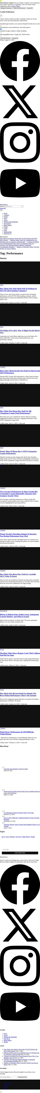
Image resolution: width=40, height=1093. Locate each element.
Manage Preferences (6, 8)
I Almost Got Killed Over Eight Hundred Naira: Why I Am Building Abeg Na (19, 242)
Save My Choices (5, 38)
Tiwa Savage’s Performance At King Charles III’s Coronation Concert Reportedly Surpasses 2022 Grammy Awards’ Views (19, 494)
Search (2, 206)
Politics (6, 217)
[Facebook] (20, 81)
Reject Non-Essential (19, 8)
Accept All (29, 8)
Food (5, 230)
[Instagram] (20, 162)
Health (6, 227)
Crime (5, 228)
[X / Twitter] (20, 121)
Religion (12, 837)
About (5, 1088)
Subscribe (3, 208)
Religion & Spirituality (10, 1037)
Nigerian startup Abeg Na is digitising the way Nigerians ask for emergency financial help (18, 241)
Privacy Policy (16, 6)
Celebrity (6, 215)
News (3, 837)
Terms (5, 1085)
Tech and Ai (7, 223)
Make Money (8, 225)
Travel (5, 220)
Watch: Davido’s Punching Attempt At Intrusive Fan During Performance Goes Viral (18, 535)
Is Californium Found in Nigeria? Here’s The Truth (19, 813)
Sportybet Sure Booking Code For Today (16, 769)
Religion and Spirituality (11, 222)
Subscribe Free (20, 853)
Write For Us (7, 233)
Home (5, 213)
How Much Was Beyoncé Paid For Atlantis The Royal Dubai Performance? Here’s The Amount (18, 694)
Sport (5, 218)
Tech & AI (18, 837)
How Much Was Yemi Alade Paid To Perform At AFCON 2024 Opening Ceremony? (18, 290)
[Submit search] (22, 206)
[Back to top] (0, 1092)
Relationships (8, 232)
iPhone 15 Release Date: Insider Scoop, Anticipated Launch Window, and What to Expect (19, 616)
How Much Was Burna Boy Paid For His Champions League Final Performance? (15, 412)
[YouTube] (20, 203)
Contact (6, 1087)
